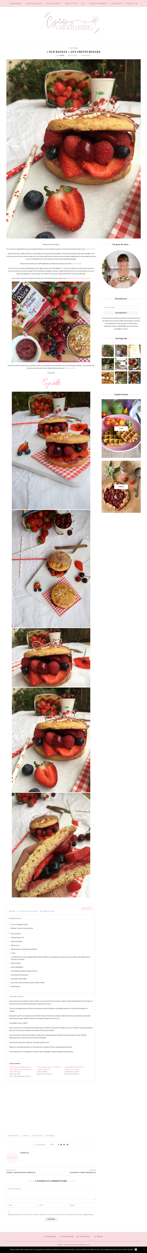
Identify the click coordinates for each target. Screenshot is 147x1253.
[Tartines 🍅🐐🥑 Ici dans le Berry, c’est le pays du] (134, 377)
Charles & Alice (77, 263)
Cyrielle (61, 55)
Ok (136, 1249)
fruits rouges (37, 1135)
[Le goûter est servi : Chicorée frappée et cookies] (121, 351)
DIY (83, 3)
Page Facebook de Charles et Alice (78, 278)
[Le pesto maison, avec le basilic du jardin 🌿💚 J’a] (108, 351)
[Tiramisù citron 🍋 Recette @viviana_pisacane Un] (108, 364)
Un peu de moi (116, 3)
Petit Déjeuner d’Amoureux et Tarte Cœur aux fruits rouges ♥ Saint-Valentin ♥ (20, 1069)
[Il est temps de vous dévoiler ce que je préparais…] (121, 364)
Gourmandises (15, 3)
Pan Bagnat (50, 1135)
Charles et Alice (13, 1135)
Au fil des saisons (53, 3)
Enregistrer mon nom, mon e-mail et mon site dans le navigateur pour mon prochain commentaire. (51, 1215)
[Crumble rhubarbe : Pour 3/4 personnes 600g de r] (108, 377)
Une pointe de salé (33, 3)
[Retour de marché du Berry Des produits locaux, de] (121, 377)
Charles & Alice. (90, 249)
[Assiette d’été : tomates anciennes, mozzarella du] (134, 364)
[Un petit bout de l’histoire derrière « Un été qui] (134, 351)
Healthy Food (71, 3)
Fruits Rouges (73, 48)
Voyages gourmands (97, 3)
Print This (88, 908)
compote (26, 1135)
